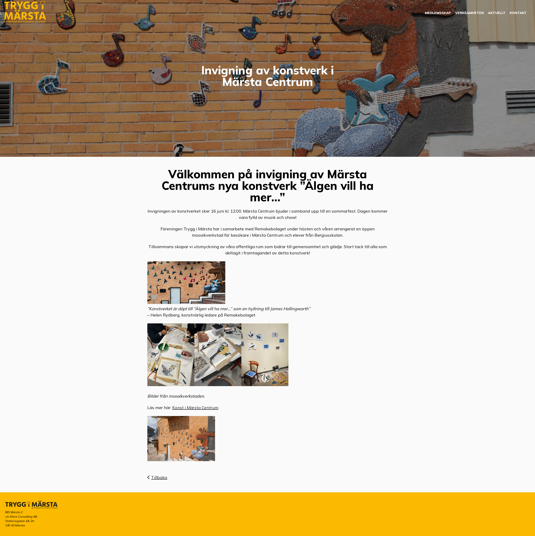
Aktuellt (497, 13)
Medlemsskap (438, 13)
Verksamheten (469, 13)
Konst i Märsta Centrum (195, 407)
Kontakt (518, 13)
